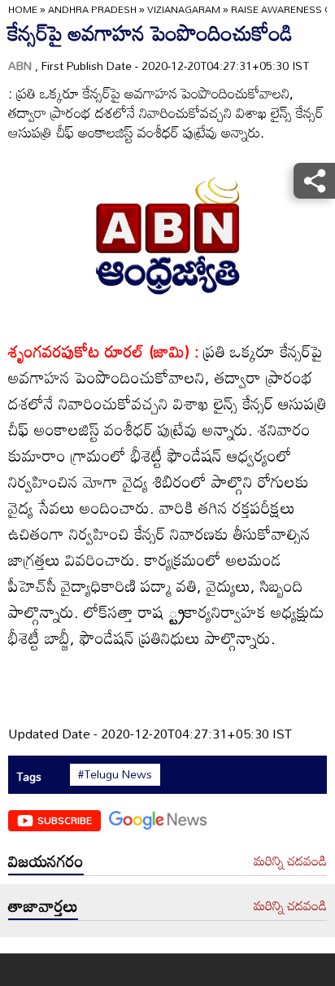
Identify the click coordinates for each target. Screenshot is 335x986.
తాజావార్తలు (43, 905)
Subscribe (64, 820)
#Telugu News (115, 774)
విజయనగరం (46, 861)
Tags (28, 776)
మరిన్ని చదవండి (290, 861)
